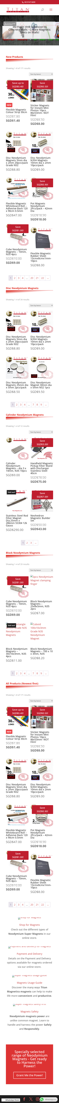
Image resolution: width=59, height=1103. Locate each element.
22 (42, 278)
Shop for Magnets (29, 924)
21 (37, 278)
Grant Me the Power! (29, 1075)
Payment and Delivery (29, 953)
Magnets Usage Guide (29, 982)
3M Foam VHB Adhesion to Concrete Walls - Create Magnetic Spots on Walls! (29, 29)
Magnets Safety (29, 1011)
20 (31, 278)
